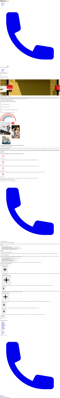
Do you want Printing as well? (3, 93)
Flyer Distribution (4, 69)
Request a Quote (2, 152)
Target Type (1, 92)
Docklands (3, 322)
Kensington (3, 324)
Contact (2, 5)
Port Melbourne (3, 325)
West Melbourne (3, 328)
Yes (1, 94)
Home (2, 331)
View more (1, 318)
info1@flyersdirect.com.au (3, 397)
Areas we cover (3, 3)
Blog (2, 333)
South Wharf (3, 327)
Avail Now (1, 78)
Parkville (3, 326)
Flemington (3, 323)
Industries (3, 70)
